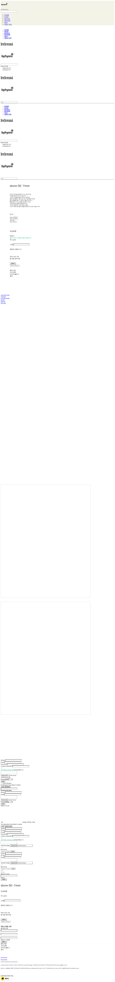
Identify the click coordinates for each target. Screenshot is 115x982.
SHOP (6, 17)
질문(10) (3, 301)
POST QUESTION (6, 826)
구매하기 (3, 879)
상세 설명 (3, 296)
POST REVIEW (5, 786)
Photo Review (7, 783)
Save (12, 851)
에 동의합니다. (12, 770)
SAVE (2, 781)
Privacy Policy (4, 959)
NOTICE (7, 19)
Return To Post (5, 868)
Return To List (5, 851)
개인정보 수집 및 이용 (7, 770)
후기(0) (2, 300)
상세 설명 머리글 (5, 295)
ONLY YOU (8, 24)
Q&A (6, 22)
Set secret (4, 849)
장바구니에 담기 (5, 921)
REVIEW (7, 21)
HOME (6, 15)
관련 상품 (3, 303)
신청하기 (3, 941)
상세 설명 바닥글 (5, 298)
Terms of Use (4, 957)
